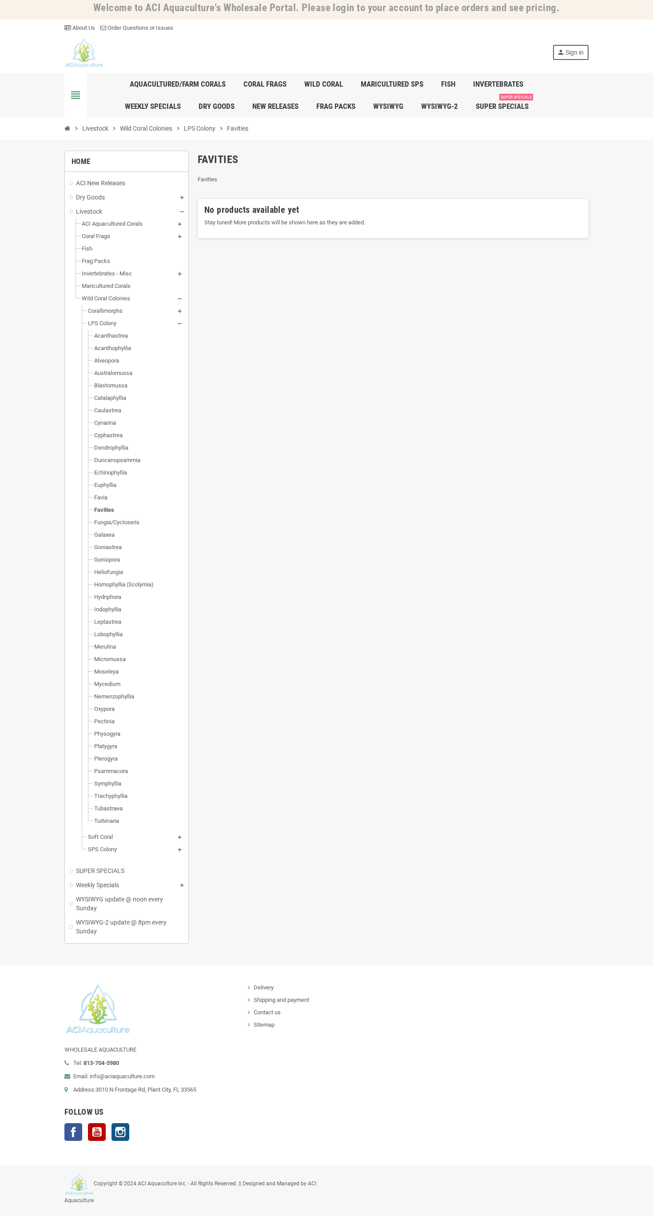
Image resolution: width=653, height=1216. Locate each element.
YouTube (97, 1132)
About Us (83, 27)
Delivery (264, 987)
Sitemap (264, 1024)
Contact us (267, 1012)
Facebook (73, 1132)
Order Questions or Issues (139, 27)
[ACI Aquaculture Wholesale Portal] (84, 52)
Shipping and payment (281, 1000)
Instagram (120, 1132)
